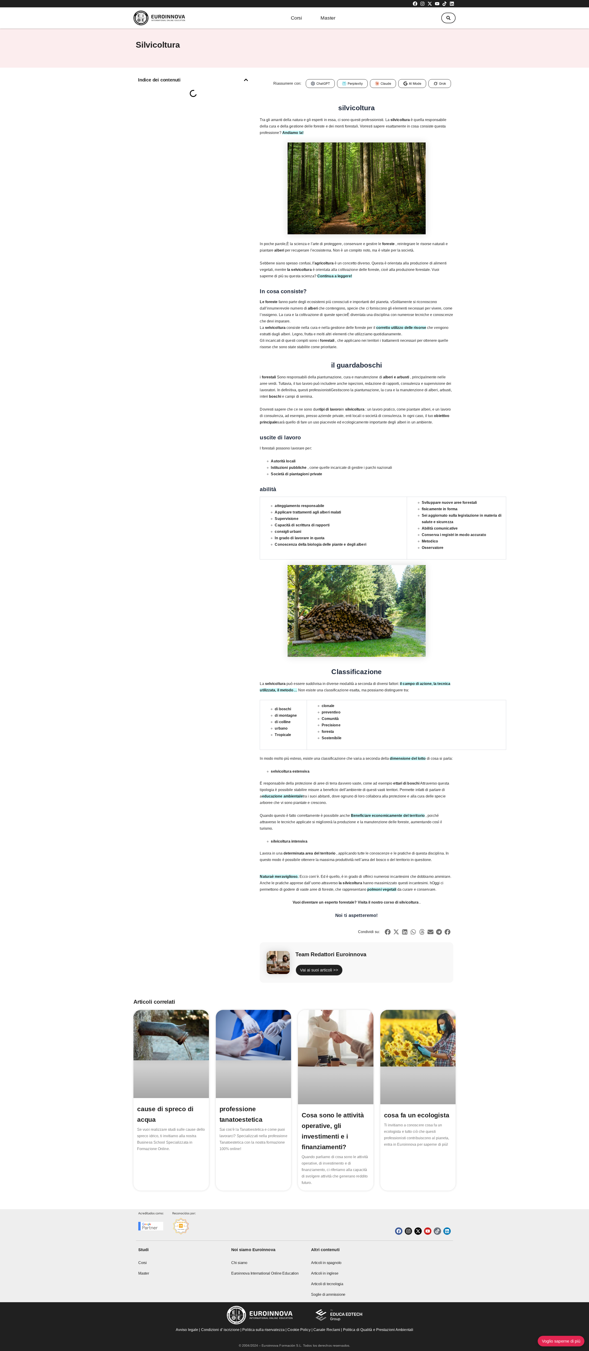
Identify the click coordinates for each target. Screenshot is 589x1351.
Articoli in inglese (324, 1273)
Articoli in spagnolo (326, 1263)
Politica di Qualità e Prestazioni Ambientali (378, 1330)
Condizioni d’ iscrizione (220, 1330)
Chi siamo (239, 1263)
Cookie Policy (298, 1330)
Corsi (296, 17)
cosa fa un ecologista (416, 1115)
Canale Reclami (327, 1330)
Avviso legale (187, 1330)
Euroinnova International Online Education (265, 1273)
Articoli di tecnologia (327, 1284)
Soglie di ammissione (328, 1294)
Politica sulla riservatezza (263, 1330)
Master (327, 17)
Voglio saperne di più (561, 1341)
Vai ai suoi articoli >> (319, 970)
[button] (448, 18)
